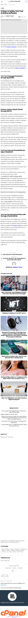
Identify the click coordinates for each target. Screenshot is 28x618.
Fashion (4, 550)
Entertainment (14, 354)
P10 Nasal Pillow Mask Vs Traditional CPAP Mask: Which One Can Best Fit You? (14, 377)
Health (12, 550)
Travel (21, 551)
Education (17, 549)
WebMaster (3, 585)
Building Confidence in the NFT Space (14, 313)
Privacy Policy (8, 568)
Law (7, 551)
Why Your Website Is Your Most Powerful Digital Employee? (14, 398)
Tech (18, 551)
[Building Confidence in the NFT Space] (14, 304)
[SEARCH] (26, 1)
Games (8, 550)
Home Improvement (19, 550)
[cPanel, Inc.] (14, 615)
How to (3, 551)
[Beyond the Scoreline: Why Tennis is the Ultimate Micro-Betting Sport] (14, 347)
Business (7, 549)
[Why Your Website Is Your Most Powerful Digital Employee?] (14, 388)
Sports (14, 551)
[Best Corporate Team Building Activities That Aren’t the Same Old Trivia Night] (14, 283)
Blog (14, 290)
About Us (15, 568)
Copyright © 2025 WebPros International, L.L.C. (14, 616)
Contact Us (20, 568)
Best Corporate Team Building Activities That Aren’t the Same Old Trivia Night (14, 293)
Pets (10, 551)
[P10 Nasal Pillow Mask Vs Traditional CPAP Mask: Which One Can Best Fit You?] (14, 368)
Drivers (12, 549)
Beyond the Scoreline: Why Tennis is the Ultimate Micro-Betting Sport (14, 357)
